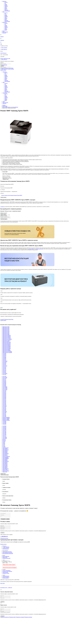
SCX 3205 (4, 415)
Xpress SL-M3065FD (6, 456)
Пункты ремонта (6, 577)
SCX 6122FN (5, 365)
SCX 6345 (4, 360)
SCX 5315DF (5, 377)
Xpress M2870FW (6, 461)
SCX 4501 (4, 401)
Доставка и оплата (6, 573)
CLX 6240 (4, 425)
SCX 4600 (4, 398)
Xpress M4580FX (6, 447)
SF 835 (4, 442)
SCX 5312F (5, 378)
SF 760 (4, 444)
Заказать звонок (3, 197)
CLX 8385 (4, 421)
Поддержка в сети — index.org (6, 587)
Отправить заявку (5, 519)
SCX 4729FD (5, 386)
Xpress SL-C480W (6, 470)
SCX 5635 (4, 372)
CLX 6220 (4, 426)
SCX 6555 (4, 359)
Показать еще (3, 473)
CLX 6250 (4, 424)
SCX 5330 (4, 376)
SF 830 (4, 443)
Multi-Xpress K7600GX (7, 335)
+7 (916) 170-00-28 (3, 47)
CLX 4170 (4, 430)
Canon (6, 4)
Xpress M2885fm (5, 457)
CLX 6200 (4, 428)
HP (5, 3)
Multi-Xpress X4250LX (7, 347)
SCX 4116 (4, 407)
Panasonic (6, 9)
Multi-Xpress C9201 (6, 332)
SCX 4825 (4, 384)
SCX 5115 (4, 379)
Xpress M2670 (5, 464)
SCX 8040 (4, 357)
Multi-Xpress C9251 (6, 330)
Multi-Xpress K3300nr (6, 349)
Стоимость (2, 206)
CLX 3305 (4, 431)
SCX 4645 (4, 394)
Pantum (6, 18)
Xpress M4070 (5, 450)
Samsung (6, 6)
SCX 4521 (4, 399)
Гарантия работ (5, 572)
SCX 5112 (4, 380)
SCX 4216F (5, 405)
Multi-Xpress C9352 (6, 326)
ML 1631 (4, 439)
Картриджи (5, 22)
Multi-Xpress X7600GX (7, 336)
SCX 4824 (4, 385)
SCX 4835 (4, 381)
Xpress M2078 (5, 466)
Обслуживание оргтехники (7, 552)
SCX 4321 (4, 403)
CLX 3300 (4, 432)
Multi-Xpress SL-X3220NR (7, 352)
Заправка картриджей (6, 558)
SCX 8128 (4, 355)
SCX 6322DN (5, 361)
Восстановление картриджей (8, 553)
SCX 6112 (4, 366)
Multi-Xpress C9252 (6, 329)
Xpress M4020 (5, 451)
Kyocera (6, 2)
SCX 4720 (4, 390)
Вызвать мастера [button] (3, 544)
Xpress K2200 (5, 465)
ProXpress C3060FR (6, 418)
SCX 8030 (4, 358)
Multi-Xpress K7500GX (7, 337)
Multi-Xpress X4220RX (7, 348)
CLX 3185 (4, 433)
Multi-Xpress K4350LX (7, 343)
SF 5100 (4, 441)
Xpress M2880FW (6, 458)
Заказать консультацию (4, 474)
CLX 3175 (4, 435)
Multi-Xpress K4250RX (7, 346)
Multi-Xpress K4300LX (7, 344)
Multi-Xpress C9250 (6, 331)
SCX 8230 (4, 354)
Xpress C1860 (5, 469)
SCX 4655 (4, 392)
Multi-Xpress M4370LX (7, 342)
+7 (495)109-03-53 (4, 536)
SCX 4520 (4, 400)
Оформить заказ (5, 179)
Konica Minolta (7, 10)
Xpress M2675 (5, 463)
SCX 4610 (4, 396)
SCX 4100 (4, 408)
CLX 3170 (4, 436)
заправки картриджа (39, 248)
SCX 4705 (4, 391)
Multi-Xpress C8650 (6, 333)
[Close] (1, 589)
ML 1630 (4, 440)
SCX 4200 (4, 406)
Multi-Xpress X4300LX (7, 345)
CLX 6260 (4, 423)
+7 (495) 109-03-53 (3, 49)
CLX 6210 (4, 427)
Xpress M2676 (5, 462)
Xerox (6, 17)
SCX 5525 (4, 374)
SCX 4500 (4, 402)
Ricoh (6, 8)
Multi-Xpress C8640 (6, 334)
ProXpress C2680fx (6, 419)
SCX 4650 (4, 393)
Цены (4, 30)
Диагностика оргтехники (7, 551)
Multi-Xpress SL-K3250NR (7, 351)
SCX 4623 (4, 395)
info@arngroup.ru (6, 548)
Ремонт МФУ (5, 557)
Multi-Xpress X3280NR (7, 350)
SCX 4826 (4, 383)
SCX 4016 (4, 409)
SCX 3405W (5, 411)
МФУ (3, 11)
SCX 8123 (4, 356)
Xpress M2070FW (6, 468)
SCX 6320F (5, 362)
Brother (6, 5)
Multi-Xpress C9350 (6, 327)
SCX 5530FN (5, 373)
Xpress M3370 (5, 455)
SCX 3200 (4, 416)
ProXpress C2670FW (6, 420)
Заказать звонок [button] (3, 320)
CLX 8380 (4, 422)
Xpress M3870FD (6, 453)
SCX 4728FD (5, 387)
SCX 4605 (4, 397)
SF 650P (4, 446)
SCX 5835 (4, 368)
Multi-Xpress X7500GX (7, 338)
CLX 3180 (4, 434)
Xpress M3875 (5, 452)
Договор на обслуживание (7, 571)
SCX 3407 (4, 410)
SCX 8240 (4, 353)
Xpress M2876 (5, 459)
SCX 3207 (4, 414)
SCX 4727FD (5, 388)
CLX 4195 (4, 429)
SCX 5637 (4, 371)
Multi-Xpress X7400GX (7, 340)
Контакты (4, 32)
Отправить (2, 601)
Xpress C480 (5, 471)
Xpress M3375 (5, 454)
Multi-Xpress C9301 (6, 328)
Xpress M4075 (5, 448)
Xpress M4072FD (6, 449)
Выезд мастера (5, 31)
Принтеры (4, 1)
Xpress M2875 (5, 460)
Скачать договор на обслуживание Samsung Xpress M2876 (11, 195)
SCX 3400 (4, 412)
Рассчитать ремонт (4, 219)
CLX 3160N (5, 437)
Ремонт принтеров (6, 556)
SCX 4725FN (5, 389)
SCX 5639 (4, 370)
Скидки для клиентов (6, 570)
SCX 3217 (4, 413)
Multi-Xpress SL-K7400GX (7, 339)
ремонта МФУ (31, 248)
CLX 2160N (5, 438)
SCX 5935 (4, 367)
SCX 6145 (4, 364)
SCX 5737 (4, 369)
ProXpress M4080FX (6, 417)
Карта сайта (2, 583)
